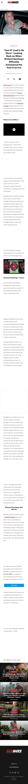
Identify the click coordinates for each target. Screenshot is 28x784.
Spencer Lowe (10, 73)
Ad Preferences (14, 767)
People (6, 9)
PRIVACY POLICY (14, 779)
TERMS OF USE (14, 778)
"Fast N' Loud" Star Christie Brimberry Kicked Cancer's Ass (14, 715)
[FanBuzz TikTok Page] (15, 772)
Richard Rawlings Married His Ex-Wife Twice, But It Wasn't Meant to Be (14, 676)
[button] (2, 2)
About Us (14, 763)
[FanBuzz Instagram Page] (12, 772)
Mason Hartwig (14, 699)
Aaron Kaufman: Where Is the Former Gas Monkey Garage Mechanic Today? (14, 695)
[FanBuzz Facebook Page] (10, 772)
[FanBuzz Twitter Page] (18, 772)
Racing (2, 9)
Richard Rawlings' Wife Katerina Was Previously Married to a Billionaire (14, 734)
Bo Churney (14, 680)
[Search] (26, 2)
